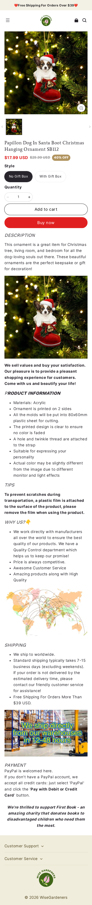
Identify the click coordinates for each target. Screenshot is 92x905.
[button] (7, 20)
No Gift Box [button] (18, 176)
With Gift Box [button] (50, 176)
